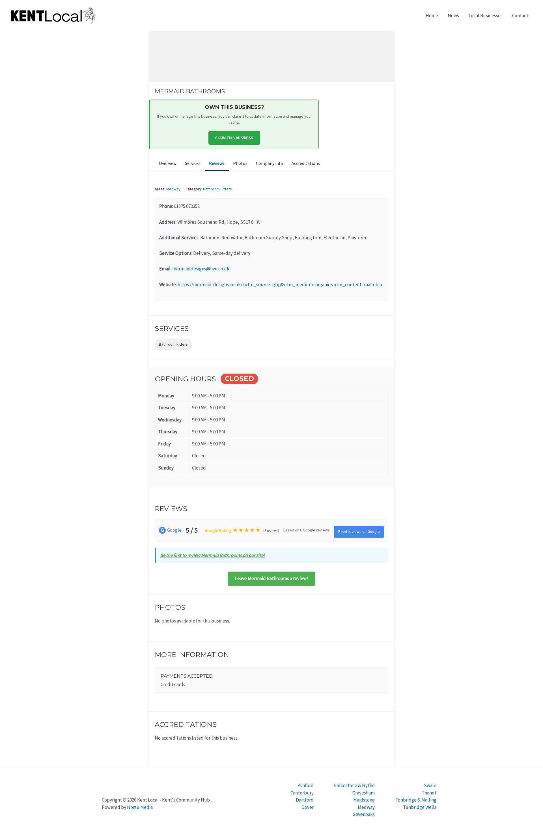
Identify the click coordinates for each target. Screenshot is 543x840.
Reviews (217, 163)
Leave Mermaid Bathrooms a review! (271, 578)
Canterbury (302, 793)
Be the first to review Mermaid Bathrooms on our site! (212, 555)
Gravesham (363, 793)
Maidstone (364, 800)
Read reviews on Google (359, 531)
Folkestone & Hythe (354, 785)
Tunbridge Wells (419, 807)
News (453, 15)
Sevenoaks (364, 814)
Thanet (429, 793)
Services (193, 163)
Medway (173, 188)
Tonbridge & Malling (415, 800)
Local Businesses (486, 15)
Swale (430, 785)
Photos (240, 163)
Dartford (305, 800)
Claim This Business (234, 137)
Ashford (306, 785)
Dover (307, 807)
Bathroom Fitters (217, 188)
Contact (520, 15)
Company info (269, 163)
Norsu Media (140, 807)
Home (432, 15)
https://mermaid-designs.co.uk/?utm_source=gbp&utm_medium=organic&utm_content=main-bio (280, 284)
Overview (167, 163)
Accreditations (306, 163)
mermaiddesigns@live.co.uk (200, 269)
